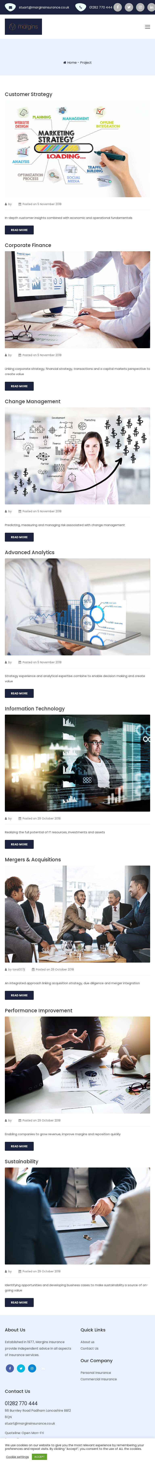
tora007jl (19, 969)
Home (72, 62)
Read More (19, 230)
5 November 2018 (50, 204)
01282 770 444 (100, 7)
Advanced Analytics (29, 552)
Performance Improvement (38, 1010)
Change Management (33, 401)
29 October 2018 (49, 818)
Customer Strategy (28, 94)
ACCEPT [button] (39, 1457)
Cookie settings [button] (17, 1457)
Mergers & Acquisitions (33, 859)
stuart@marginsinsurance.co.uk (44, 7)
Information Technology (35, 708)
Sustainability (21, 1161)
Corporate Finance (28, 245)
